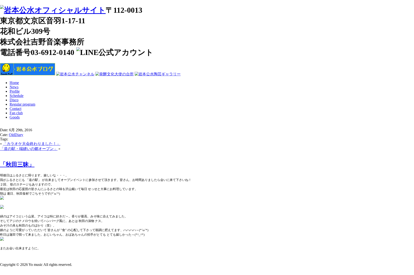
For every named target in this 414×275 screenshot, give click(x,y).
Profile (15, 91)
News (14, 87)
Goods (15, 117)
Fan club (16, 113)
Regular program (22, 104)
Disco (14, 100)
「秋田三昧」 (17, 164)
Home (14, 83)
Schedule (16, 96)
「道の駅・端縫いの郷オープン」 (29, 149)
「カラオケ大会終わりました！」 (31, 144)
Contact (15, 109)
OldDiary (16, 135)
